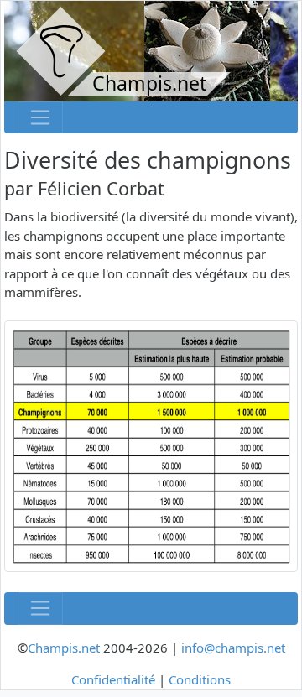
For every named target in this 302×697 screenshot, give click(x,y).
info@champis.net (233, 647)
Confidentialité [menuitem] (113, 679)
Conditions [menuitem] (200, 679)
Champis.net (64, 647)
